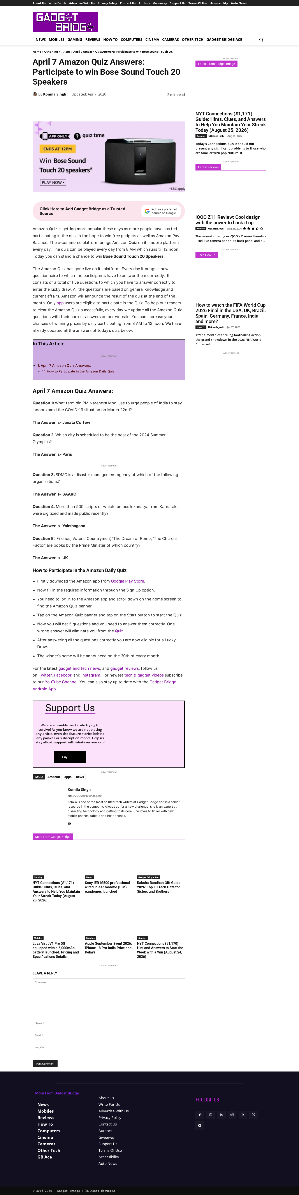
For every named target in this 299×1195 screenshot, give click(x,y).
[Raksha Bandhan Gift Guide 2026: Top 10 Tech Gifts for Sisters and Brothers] (161, 862)
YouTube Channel (61, 682)
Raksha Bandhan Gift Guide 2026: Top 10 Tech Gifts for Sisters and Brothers (158, 887)
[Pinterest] (129, 105)
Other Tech (52, 52)
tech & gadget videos (144, 675)
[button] (261, 39)
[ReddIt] (160, 105)
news (80, 777)
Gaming (38, 877)
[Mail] (69, 822)
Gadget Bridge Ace (148, 877)
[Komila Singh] (35, 94)
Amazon (53, 777)
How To (201, 327)
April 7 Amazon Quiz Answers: (66, 365)
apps (68, 777)
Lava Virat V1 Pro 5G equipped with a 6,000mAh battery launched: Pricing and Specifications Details (56, 950)
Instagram (90, 675)
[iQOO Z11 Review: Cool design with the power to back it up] (230, 194)
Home (37, 52)
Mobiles (38, 937)
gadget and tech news (79, 668)
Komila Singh (54, 94)
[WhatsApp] (139, 105)
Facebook (63, 675)
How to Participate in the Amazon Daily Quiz (80, 371)
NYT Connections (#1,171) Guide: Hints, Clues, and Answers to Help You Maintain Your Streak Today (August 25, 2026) (56, 891)
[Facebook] (109, 105)
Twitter (45, 675)
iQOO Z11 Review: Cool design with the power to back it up (227, 219)
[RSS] (243, 1115)
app (60, 303)
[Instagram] (210, 1115)
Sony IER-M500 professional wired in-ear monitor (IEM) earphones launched (107, 887)
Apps (66, 52)
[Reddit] (232, 1115)
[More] (180, 105)
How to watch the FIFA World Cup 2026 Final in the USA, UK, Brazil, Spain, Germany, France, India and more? (230, 313)
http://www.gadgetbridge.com (85, 795)
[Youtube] (199, 1125)
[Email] (170, 105)
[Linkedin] (150, 105)
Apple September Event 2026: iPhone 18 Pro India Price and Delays (108, 947)
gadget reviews (124, 668)
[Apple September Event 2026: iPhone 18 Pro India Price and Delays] (109, 923)
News (89, 877)
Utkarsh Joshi (216, 135)
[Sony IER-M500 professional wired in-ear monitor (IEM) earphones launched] (109, 862)
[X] (119, 105)
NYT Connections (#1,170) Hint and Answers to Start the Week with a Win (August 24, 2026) (160, 950)
